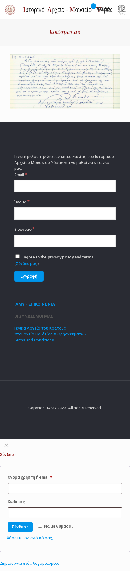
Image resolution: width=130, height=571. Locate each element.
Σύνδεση (20, 526)
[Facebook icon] (65, 417)
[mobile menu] (121, 9)
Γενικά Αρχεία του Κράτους (40, 328)
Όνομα (22, 202)
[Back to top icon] (65, 393)
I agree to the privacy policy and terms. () (54, 260)
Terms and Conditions (34, 340)
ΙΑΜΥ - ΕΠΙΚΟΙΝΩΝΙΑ (34, 304)
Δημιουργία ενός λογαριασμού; (29, 563)
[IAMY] (67, 9)
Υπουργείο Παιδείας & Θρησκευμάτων (50, 334)
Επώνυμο (24, 229)
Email (20, 174)
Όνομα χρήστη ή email (30, 477)
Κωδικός (18, 501)
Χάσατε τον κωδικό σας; (30, 537)
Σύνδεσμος (27, 263)
